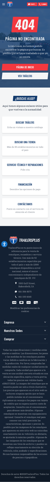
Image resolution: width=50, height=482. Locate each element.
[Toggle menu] (3, 4)
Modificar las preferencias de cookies (25, 310)
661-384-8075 (25, 291)
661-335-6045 (24, 296)
